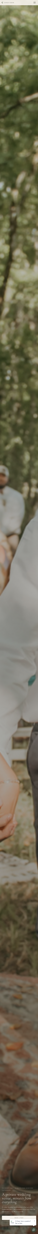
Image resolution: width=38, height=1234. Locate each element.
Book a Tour (19, 1218)
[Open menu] (34, 3)
